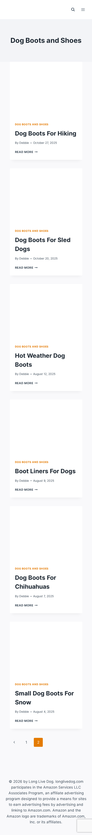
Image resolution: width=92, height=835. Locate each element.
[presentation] (46, 86)
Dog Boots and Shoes (32, 124)
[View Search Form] (73, 9)
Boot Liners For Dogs (45, 471)
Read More (26, 152)
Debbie (24, 142)
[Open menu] (83, 9)
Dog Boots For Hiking (45, 133)
